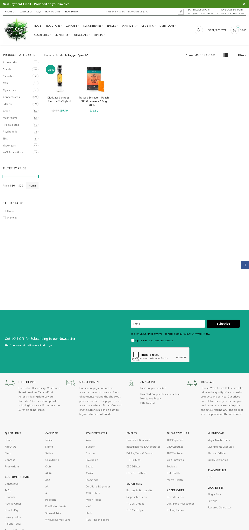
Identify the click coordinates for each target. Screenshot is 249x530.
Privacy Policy (13, 517)
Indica (49, 440)
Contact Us (11, 483)
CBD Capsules (175, 446)
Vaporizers (9, 145)
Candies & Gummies (138, 440)
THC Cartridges (135, 503)
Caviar (89, 473)
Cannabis (8, 76)
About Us (10, 446)
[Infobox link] (202, 11)
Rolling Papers (175, 510)
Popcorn (50, 499)
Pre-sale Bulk (11, 124)
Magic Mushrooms (219, 440)
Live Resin (92, 459)
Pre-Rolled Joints (56, 506)
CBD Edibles (133, 466)
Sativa (49, 453)
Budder (90, 446)
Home (48, 55)
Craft (48, 466)
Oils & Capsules (178, 433)
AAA (47, 479)
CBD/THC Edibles (136, 473)
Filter (32, 185)
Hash (89, 513)
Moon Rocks (93, 499)
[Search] (199, 30)
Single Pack (214, 494)
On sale (11, 211)
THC (5, 138)
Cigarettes (9, 90)
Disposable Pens (136, 497)
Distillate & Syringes (98, 486)
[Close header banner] (244, 4)
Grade (6, 110)
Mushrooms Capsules (221, 446)
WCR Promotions (13, 152)
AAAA (48, 473)
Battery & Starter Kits (139, 490)
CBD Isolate (93, 493)
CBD (5, 83)
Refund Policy (13, 523)
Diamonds (92, 479)
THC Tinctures (175, 453)
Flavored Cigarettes (220, 507)
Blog (8, 453)
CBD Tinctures (175, 459)
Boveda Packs (175, 497)
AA (46, 486)
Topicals (172, 466)
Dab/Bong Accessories (181, 503)
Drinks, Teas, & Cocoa (139, 453)
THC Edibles (133, 459)
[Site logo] (16, 29)
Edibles (7, 103)
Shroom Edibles (217, 453)
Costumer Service (17, 477)
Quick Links (13, 433)
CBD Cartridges (135, 510)
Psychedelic (10, 131)
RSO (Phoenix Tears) (98, 519)
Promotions (12, 466)
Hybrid (49, 446)
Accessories (10, 62)
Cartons (212, 500)
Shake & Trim (53, 513)
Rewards (10, 497)
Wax (88, 440)
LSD (210, 477)
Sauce (89, 466)
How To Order (13, 503)
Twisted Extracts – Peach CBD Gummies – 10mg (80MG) (94, 101)
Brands (7, 69)
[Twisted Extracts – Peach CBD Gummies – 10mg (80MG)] (94, 78)
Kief (88, 506)
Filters (242, 55)
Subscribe (223, 323)
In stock (12, 217)
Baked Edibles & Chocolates (143, 446)
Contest (10, 459)
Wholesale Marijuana (57, 519)
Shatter (90, 453)
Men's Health (175, 479)
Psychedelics (217, 470)
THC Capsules (175, 440)
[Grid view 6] (225, 55)
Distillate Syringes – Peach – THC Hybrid (59, 99)
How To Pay (11, 510)
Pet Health (173, 473)
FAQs (8, 490)
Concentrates (11, 97)
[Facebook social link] (181, 12)
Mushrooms (10, 117)
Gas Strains (52, 459)
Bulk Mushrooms (218, 459)
